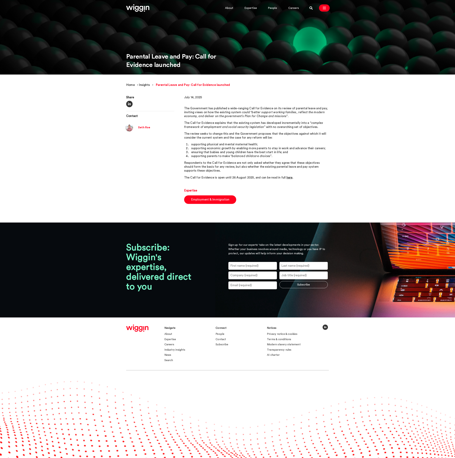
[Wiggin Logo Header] (137, 8)
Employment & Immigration (210, 199)
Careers (293, 8)
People (272, 8)
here (290, 177)
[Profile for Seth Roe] (129, 130)
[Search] (311, 8)
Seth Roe (144, 127)
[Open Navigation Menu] (324, 8)
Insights (144, 84)
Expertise (251, 8)
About (229, 8)
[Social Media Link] (325, 327)
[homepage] (137, 328)
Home (130, 84)
